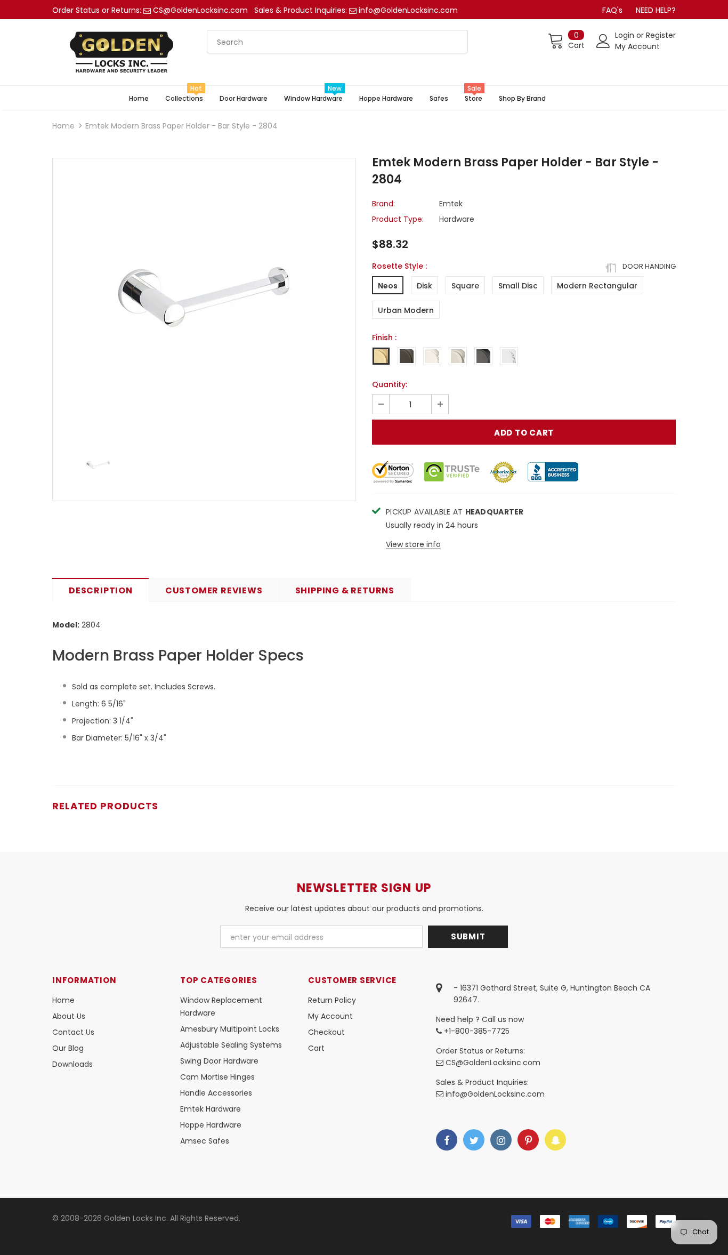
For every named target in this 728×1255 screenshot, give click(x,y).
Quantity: (389, 384)
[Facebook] (446, 1140)
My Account (637, 46)
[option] (204, 297)
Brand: (383, 203)
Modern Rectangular (597, 285)
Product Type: (398, 219)
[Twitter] (473, 1140)
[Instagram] (501, 1140)
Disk (424, 285)
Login (625, 35)
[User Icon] (603, 41)
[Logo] (121, 52)
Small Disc (518, 285)
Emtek (451, 203)
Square (465, 285)
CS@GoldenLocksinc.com (200, 10)
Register (661, 35)
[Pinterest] (528, 1140)
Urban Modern (406, 310)
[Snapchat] (555, 1140)
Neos (388, 285)
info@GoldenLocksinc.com (408, 10)
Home (63, 125)
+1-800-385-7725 (475, 1031)
